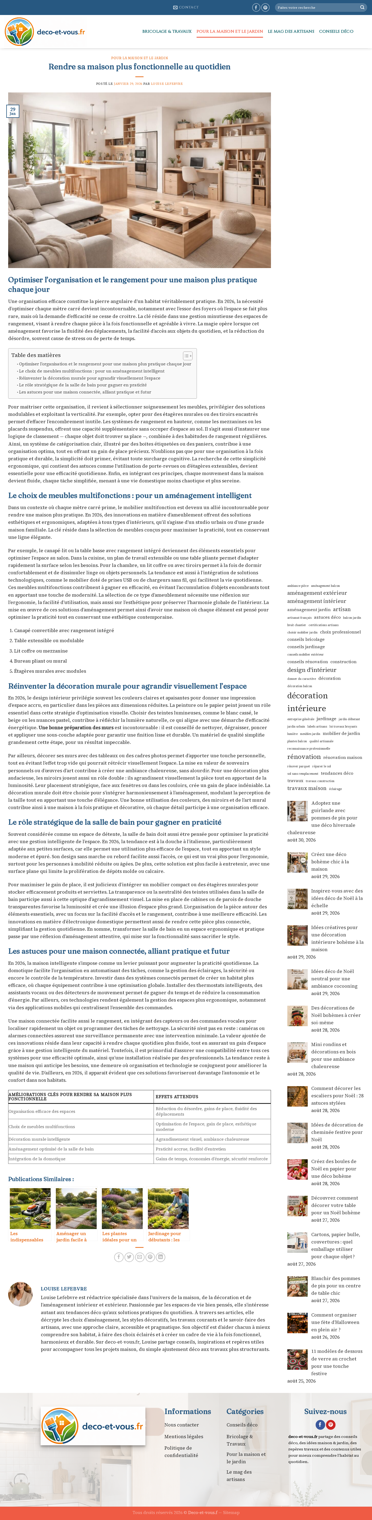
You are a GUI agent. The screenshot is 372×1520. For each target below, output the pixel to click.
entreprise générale (300, 719)
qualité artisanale (321, 741)
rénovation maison (342, 757)
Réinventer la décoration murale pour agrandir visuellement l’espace (89, 378)
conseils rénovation (307, 662)
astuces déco (327, 617)
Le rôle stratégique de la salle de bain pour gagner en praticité (83, 385)
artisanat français (299, 618)
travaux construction (320, 781)
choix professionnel (340, 632)
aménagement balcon (325, 586)
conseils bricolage (306, 639)
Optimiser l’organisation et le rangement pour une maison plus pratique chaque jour (105, 364)
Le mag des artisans (291, 31)
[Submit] (362, 7)
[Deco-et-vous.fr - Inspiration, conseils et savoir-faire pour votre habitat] (69, 31)
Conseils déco (336, 31)
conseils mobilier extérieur (305, 655)
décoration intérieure (307, 702)
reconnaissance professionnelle (308, 749)
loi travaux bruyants (343, 727)
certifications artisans (324, 625)
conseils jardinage (306, 647)
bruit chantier (296, 625)
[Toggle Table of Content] (185, 356)
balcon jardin (352, 618)
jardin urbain (296, 727)
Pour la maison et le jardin (230, 31)
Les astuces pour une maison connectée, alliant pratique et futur (85, 392)
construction (343, 662)
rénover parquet (298, 766)
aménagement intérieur (316, 601)
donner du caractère (301, 679)
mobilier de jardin (341, 733)
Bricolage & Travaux (167, 31)
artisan (342, 609)
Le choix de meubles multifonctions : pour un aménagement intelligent (91, 371)
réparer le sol (321, 766)
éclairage (335, 789)
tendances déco (337, 773)
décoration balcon (299, 686)
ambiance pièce (298, 586)
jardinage (326, 719)
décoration (329, 678)
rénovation (304, 756)
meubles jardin (310, 734)
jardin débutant (349, 719)
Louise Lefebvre (167, 84)
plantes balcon (297, 741)
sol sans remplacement (302, 774)
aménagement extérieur (317, 593)
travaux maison (307, 788)
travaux (295, 780)
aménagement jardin (309, 609)
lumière (292, 734)
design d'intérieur (312, 670)
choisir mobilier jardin (302, 632)
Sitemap (231, 1512)
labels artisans (317, 727)
